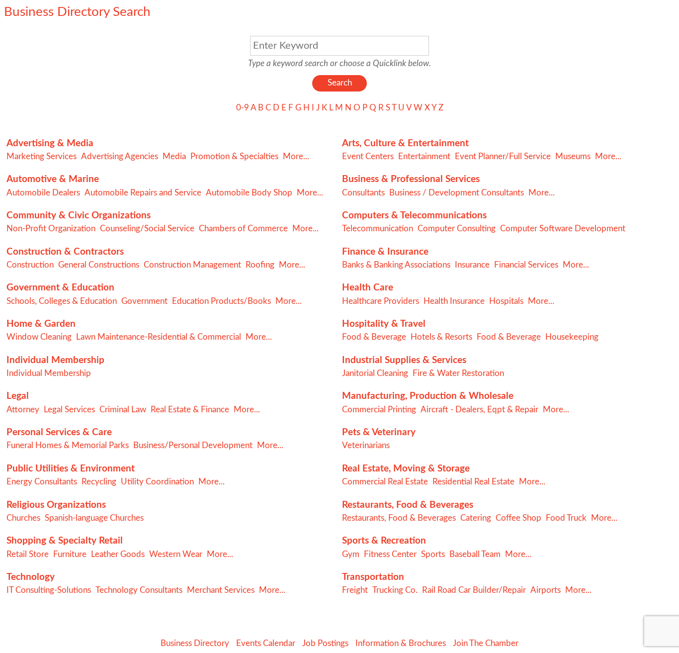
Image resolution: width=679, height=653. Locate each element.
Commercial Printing (379, 409)
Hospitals (506, 301)
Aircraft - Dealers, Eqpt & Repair (479, 409)
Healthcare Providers (380, 301)
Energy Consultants (41, 481)
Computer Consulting (457, 228)
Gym (350, 554)
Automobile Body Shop (249, 192)
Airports (545, 590)
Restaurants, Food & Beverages (407, 505)
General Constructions (98, 265)
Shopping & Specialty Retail (64, 541)
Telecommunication (377, 228)
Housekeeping (571, 337)
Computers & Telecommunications (414, 215)
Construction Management (192, 265)
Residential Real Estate (473, 481)
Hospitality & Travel (383, 324)
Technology (30, 577)
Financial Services (526, 265)
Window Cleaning (39, 337)
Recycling (99, 481)
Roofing (260, 265)
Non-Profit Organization (50, 228)
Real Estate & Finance (190, 409)
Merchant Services (221, 590)
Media (174, 156)
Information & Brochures (400, 643)
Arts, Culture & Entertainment (405, 143)
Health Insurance (454, 301)
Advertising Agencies (119, 156)
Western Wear (175, 554)
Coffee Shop (518, 518)
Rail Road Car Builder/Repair (474, 590)
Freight (355, 590)
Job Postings (325, 643)
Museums (573, 156)
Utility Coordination (157, 481)
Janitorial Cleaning (375, 373)
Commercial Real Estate (385, 481)
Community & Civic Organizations (78, 215)
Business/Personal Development (193, 445)
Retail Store (27, 554)
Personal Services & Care (59, 432)
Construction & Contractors (65, 252)
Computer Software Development (562, 228)
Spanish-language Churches (94, 518)
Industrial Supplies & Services (404, 360)
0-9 (242, 107)
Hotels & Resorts (441, 337)
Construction (30, 265)
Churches (23, 518)
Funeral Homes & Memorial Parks (67, 445)
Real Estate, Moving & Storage (406, 468)
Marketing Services (41, 156)
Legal (17, 396)
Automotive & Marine (52, 179)
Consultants (363, 192)
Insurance (472, 265)
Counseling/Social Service (147, 228)
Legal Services (69, 409)
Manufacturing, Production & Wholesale (427, 396)
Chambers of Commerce (243, 228)
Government (144, 301)
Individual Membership (55, 360)
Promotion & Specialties (234, 156)
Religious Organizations (56, 505)
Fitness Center (390, 554)
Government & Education (60, 287)
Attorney (22, 409)
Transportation (373, 577)
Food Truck (566, 518)
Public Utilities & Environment (70, 468)
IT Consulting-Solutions (48, 590)
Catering (475, 518)
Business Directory (195, 643)
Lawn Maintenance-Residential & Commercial (158, 337)
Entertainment (424, 156)
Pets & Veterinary (379, 432)
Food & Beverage (374, 337)
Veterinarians (366, 445)
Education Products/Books (221, 301)
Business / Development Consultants (456, 192)
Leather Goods (118, 554)
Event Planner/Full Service (503, 156)
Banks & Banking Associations (396, 265)
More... (296, 156)
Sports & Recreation (384, 541)
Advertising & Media (49, 143)
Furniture (69, 554)
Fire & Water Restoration (458, 373)
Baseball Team (475, 554)
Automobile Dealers (43, 192)
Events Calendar (265, 643)
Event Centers (368, 156)
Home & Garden (41, 324)
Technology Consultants (138, 590)
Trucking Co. (395, 590)
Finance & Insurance (385, 252)
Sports (433, 554)
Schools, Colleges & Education (61, 301)
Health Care (367, 287)
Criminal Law (122, 409)
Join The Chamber (485, 643)
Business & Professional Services (411, 179)
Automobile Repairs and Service (143, 192)
